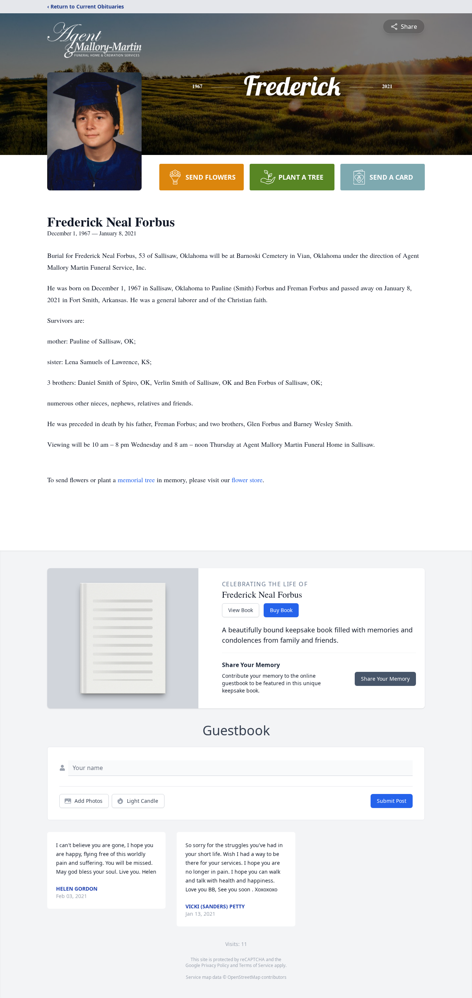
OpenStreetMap (244, 977)
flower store (247, 479)
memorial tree (136, 479)
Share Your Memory (385, 678)
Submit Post (391, 800)
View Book (240, 610)
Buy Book (281, 610)
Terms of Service (256, 965)
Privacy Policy (215, 965)
